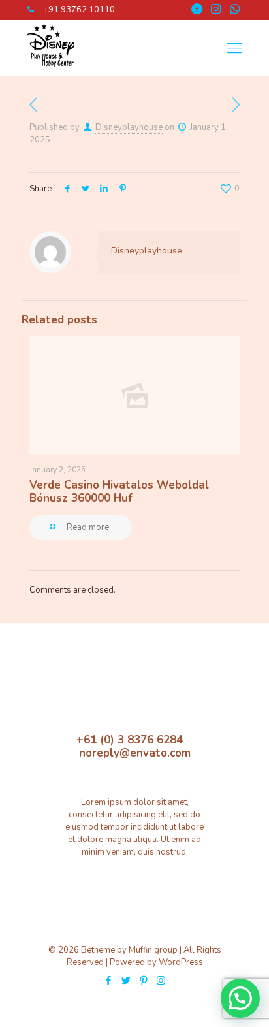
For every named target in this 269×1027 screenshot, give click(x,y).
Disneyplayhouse (129, 127)
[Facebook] (108, 980)
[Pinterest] (143, 980)
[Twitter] (126, 980)
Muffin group (153, 950)
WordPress (181, 962)
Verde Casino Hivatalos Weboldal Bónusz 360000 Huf (119, 492)
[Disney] (49, 69)
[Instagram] (161, 980)
